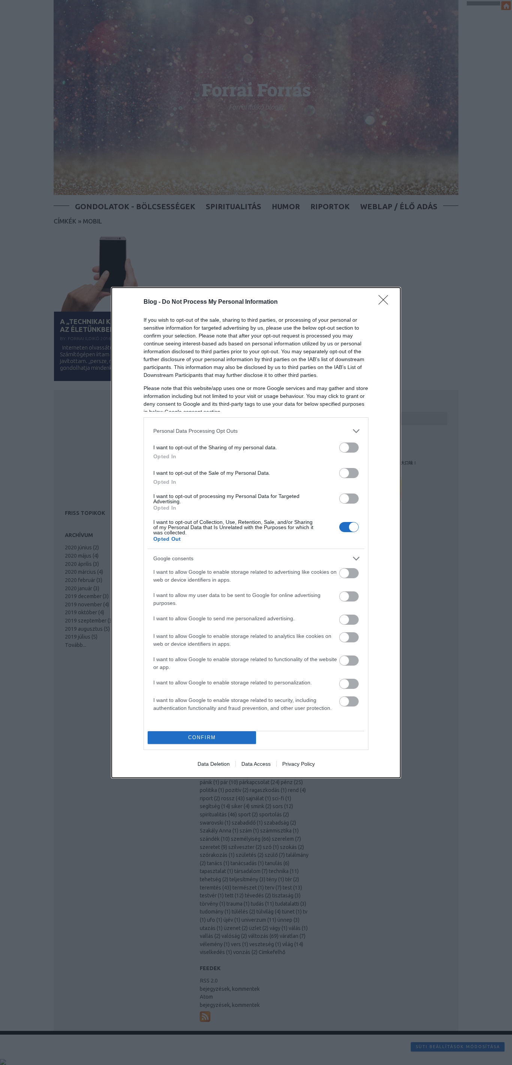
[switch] (349, 447)
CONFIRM (202, 737)
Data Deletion (214, 764)
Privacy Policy (298, 764)
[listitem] (256, 431)
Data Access (256, 764)
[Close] (386, 302)
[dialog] (256, 533)
